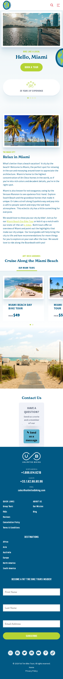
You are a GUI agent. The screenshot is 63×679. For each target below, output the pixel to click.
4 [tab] (35, 98)
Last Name (31, 601)
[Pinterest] (45, 653)
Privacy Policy (31, 671)
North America (9, 563)
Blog (35, 511)
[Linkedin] (31, 653)
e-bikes (27, 224)
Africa (5, 541)
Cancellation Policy (11, 522)
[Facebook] (17, 653)
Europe (6, 557)
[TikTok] (53, 653)
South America (9, 568)
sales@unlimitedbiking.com (31, 490)
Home (31, 667)
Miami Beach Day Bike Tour (20, 221)
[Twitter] (24, 653)
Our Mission (38, 506)
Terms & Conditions (11, 527)
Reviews (6, 517)
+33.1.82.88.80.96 (31, 481)
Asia (5, 547)
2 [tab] (30, 98)
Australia (7, 552)
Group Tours (8, 506)
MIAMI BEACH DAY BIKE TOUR (20, 306)
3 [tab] (32, 98)
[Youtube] (38, 653)
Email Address (31, 617)
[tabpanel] (31, 91)
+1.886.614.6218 (31, 472)
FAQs (5, 511)
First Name (31, 585)
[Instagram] (10, 653)
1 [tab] (28, 98)
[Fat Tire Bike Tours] (7, 4)
